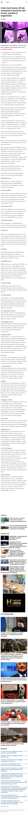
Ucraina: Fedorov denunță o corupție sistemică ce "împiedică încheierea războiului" (12, 634)
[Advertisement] (14, 503)
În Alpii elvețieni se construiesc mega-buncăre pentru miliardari (12, 744)
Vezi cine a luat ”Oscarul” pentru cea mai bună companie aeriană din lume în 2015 (13, 520)
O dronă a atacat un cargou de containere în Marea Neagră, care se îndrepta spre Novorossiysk (14, 723)
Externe (11, 614)
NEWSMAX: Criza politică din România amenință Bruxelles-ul (18, 538)
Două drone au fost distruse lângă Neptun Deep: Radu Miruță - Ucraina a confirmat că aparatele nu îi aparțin (18, 562)
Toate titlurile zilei (5, 806)
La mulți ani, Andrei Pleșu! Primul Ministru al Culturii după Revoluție (11, 764)
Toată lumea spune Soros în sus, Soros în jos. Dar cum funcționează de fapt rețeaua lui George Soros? (14, 680)
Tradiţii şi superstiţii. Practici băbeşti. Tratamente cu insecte (12, 760)
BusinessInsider (8, 49)
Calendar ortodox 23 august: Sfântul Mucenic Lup (12, 756)
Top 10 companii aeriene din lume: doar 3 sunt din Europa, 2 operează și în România (18, 527)
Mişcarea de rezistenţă (14, 2)
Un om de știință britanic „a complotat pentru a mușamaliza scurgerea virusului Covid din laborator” (13, 701)
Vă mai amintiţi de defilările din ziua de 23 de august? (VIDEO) (11, 752)
